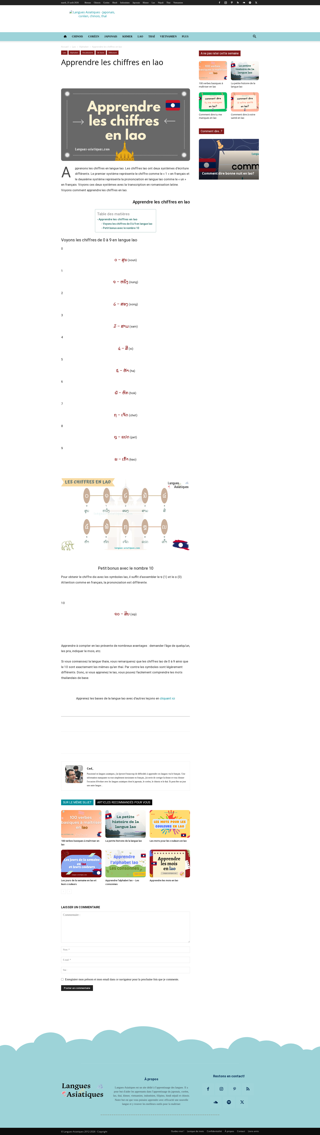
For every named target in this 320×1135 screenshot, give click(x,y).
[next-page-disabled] (69, 891)
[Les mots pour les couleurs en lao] (170, 824)
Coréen (106, 2)
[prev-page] (63, 891)
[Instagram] (225, 2)
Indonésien (125, 2)
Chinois (97, 2)
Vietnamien (178, 2)
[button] (254, 37)
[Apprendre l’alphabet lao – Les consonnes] (125, 863)
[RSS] (238, 2)
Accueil (65, 46)
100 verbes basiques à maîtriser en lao (211, 85)
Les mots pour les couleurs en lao (168, 840)
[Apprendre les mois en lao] (170, 863)
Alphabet (84, 46)
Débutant (113, 52)
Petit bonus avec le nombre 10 (121, 228)
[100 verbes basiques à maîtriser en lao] (81, 824)
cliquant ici (167, 698)
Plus (185, 36)
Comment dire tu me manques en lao (210, 116)
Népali (161, 2)
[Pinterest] (231, 2)
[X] (256, 2)
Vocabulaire (87, 52)
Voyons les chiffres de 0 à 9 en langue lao (127, 223)
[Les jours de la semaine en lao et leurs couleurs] (81, 863)
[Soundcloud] (244, 2)
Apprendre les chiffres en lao (118, 219)
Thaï (168, 2)
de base (100, 52)
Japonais (136, 2)
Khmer (146, 2)
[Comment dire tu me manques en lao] (213, 102)
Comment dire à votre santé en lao (243, 116)
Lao (153, 2)
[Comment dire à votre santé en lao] (245, 102)
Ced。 (91, 768)
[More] (178, 78)
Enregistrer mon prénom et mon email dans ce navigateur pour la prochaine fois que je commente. (122, 979)
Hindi (114, 2)
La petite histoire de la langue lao (123, 840)
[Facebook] (219, 2)
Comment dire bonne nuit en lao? (228, 173)
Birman (88, 2)
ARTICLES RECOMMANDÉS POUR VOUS (123, 802)
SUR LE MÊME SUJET (77, 802)
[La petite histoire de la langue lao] (125, 824)
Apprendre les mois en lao (164, 880)
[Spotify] (250, 2)
